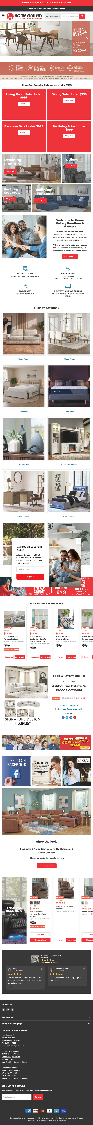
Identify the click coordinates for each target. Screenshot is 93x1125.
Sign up (30, 576)
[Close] (78, 541)
